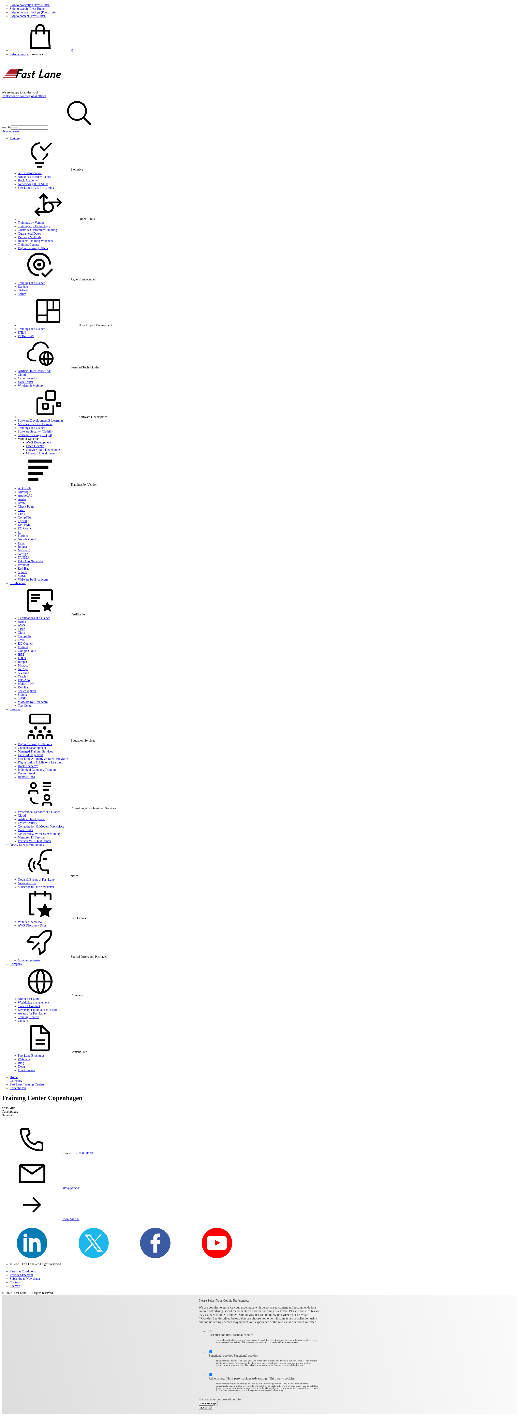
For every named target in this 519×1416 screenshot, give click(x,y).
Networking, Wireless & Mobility (39, 833)
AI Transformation (30, 173)
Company (16, 964)
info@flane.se (71, 1187)
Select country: (19, 54)
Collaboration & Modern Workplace (41, 826)
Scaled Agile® (27, 691)
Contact (23, 1020)
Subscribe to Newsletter (25, 1278)
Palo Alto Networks (30, 561)
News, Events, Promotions (27, 844)
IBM (21, 654)
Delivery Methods (29, 237)
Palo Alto (24, 680)
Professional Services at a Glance (39, 812)
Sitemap (15, 1286)
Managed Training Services (35, 751)
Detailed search (11, 131)
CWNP (22, 640)
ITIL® (22, 332)
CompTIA (24, 517)
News (21, 1066)
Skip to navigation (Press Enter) (30, 5)
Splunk (22, 572)
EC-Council (25, 528)
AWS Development (38, 442)
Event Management (30, 755)
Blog (21, 1063)
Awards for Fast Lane (32, 1013)
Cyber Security (27, 378)
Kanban (23, 286)
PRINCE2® (26, 336)
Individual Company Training (37, 769)
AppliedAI (25, 495)
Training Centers (28, 244)
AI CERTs (24, 488)
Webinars (24, 1059)
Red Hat (23, 568)
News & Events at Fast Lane (36, 879)
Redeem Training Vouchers (35, 241)
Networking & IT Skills (33, 184)
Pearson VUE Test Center (34, 841)
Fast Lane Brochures (31, 1055)
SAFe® (23, 290)
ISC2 (21, 543)
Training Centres (28, 1017)
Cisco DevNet (35, 446)
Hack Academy (28, 180)
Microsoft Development (41, 453)
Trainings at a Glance (31, 283)
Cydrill (22, 521)
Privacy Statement (21, 1275)
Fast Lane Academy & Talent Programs (43, 758)
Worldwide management (33, 1002)
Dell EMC (24, 524)
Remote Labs (26, 777)
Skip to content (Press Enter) (28, 16)
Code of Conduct (29, 1006)
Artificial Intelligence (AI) (34, 371)
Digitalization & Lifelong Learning (40, 762)
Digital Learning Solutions (35, 744)
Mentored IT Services (32, 837)
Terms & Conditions (23, 1271)
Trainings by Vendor (31, 222)
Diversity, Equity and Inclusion (38, 1009)
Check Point (26, 506)
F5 (19, 532)
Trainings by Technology (34, 226)
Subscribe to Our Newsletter (36, 887)
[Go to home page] (32, 88)
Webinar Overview (30, 921)
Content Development (32, 747)
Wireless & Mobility (31, 385)
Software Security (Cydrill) (35, 431)
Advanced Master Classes (34, 176)
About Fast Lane (28, 999)
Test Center (25, 705)
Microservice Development (35, 424)
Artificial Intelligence (31, 819)
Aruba (22, 499)
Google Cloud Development (44, 449)
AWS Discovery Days (32, 925)
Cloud (22, 374)
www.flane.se (70, 1219)
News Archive (27, 883)
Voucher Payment (29, 960)
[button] (36, 54)
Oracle (22, 676)
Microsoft (24, 550)
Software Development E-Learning (40, 420)
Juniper (22, 546)
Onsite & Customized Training (37, 230)
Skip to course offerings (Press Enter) (33, 12)
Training (15, 138)
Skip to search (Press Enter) (27, 8)
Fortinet (23, 535)
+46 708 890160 (83, 1153)
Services (15, 709)
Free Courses (26, 1070)
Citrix (21, 513)
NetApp (23, 554)
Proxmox (24, 565)
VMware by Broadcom (33, 579)
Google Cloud (27, 539)
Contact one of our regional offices (24, 96)
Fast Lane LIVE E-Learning (36, 187)
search (6, 127)
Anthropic (24, 492)
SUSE (22, 576)
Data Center (25, 382)
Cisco (21, 510)
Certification (18, 583)
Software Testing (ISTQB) (35, 435)
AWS (21, 503)
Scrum (22, 294)
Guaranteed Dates (29, 233)
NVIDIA (24, 557)
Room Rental (26, 773)
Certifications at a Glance (34, 618)
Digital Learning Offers (33, 248)
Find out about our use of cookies (220, 1399)
